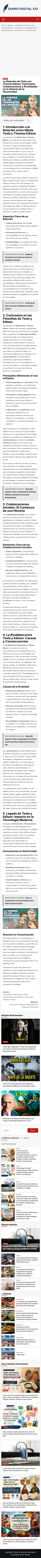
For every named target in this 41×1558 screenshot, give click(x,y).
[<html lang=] (8, 1353)
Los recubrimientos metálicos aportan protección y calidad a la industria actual (27, 1260)
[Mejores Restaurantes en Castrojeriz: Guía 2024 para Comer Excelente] (8, 1341)
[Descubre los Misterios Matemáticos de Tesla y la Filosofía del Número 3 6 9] (20, 1103)
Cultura (18, 1166)
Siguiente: (23, 1004)
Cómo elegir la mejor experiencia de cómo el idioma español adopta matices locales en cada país (20, 1434)
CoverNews (15, 1554)
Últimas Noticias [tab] (11, 1138)
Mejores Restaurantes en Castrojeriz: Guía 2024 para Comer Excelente (26, 1342)
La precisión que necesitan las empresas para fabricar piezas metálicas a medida (27, 1186)
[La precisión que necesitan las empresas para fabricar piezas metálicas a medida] (8, 1185)
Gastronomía (19, 1299)
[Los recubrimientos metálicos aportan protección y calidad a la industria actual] (8, 1259)
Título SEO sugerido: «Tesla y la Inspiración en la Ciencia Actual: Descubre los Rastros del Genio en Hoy (19, 1049)
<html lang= (20, 1354)
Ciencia (5, 78)
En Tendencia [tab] (9, 1144)
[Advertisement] (20, 54)
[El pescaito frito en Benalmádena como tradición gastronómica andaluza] (8, 1328)
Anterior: (18, 996)
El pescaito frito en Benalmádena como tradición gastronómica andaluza (27, 1329)
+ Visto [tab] (25, 1138)
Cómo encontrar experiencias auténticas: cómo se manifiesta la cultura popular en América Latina (20, 1542)
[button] (3, 19)
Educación (19, 1194)
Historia (18, 1148)
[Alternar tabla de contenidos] (28, 120)
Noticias (18, 1181)
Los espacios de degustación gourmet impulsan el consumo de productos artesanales (27, 1304)
